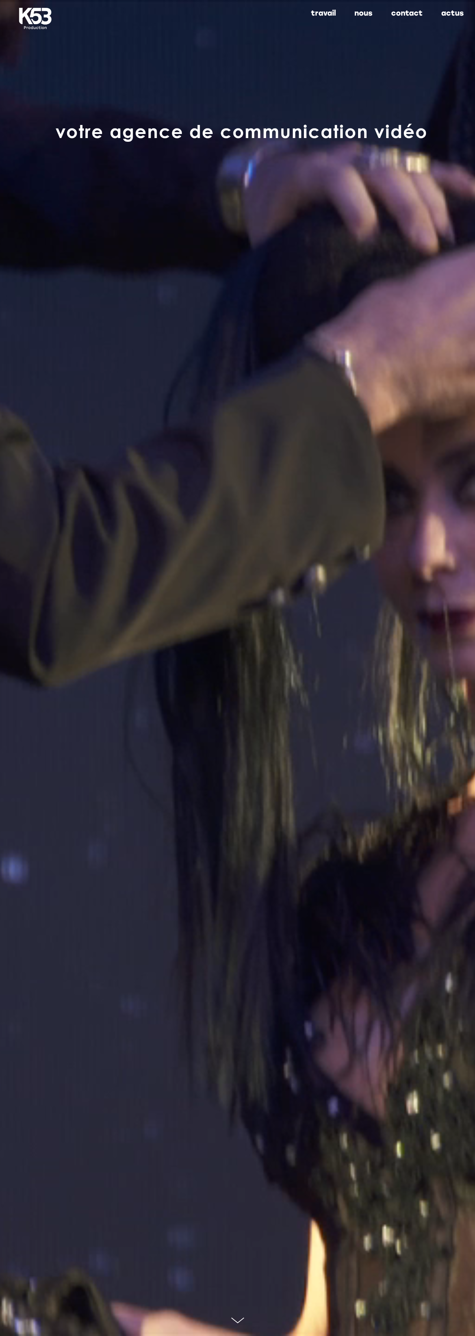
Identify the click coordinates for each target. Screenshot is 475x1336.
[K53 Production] (35, 18)
